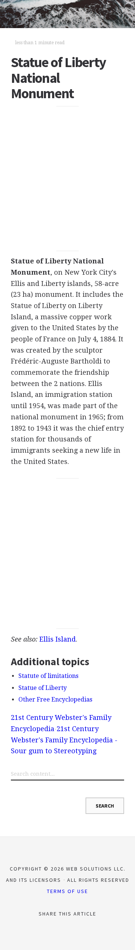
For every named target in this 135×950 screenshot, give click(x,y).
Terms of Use (67, 891)
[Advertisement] (67, 178)
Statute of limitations (48, 675)
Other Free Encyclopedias (55, 699)
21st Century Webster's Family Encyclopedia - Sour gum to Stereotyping (64, 740)
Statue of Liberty (42, 687)
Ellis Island (57, 639)
